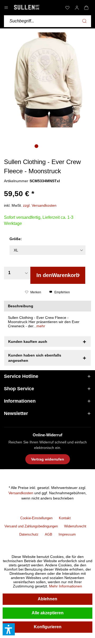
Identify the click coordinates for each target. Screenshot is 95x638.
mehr (40, 326)
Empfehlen (62, 292)
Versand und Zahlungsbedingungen (31, 526)
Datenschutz (29, 534)
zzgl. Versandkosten (39, 205)
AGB (48, 534)
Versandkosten (20, 493)
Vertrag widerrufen (47, 459)
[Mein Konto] (77, 7)
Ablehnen (47, 599)
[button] (9, 629)
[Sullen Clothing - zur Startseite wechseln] (26, 7)
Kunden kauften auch (27, 341)
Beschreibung (20, 306)
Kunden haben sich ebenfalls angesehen (34, 358)
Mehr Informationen (65, 586)
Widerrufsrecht (75, 526)
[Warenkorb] (86, 7)
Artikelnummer (16, 181)
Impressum (67, 534)
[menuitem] (67, 7)
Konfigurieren (47, 627)
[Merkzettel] (67, 7)
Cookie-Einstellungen (36, 518)
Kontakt (65, 518)
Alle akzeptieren (48, 613)
